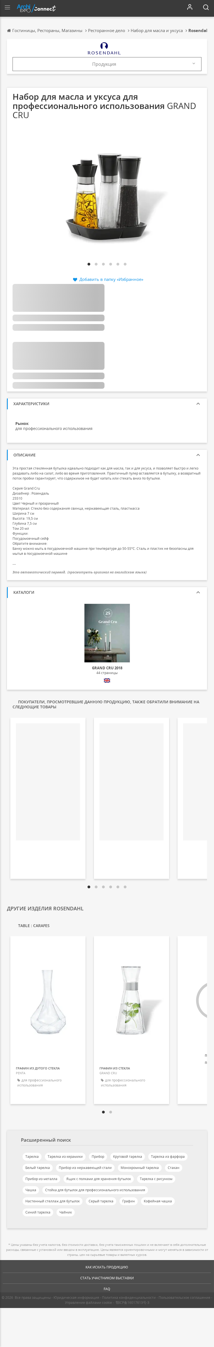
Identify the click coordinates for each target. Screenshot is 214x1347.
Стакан (173, 1167)
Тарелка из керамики (65, 1156)
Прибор (98, 1156)
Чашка (30, 1190)
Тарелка (32, 1156)
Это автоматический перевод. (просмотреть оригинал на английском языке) (80, 572)
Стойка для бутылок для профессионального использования (95, 1190)
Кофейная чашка (158, 1201)
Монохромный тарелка (140, 1167)
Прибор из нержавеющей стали (85, 1167)
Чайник (65, 1212)
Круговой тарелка (127, 1156)
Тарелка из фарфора (168, 1156)
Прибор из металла (41, 1178)
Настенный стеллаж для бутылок (52, 1201)
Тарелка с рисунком (156, 1178)
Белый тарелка (37, 1167)
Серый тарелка (101, 1201)
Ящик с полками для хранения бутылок (98, 1178)
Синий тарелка (37, 1212)
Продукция (104, 64)
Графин (128, 1201)
